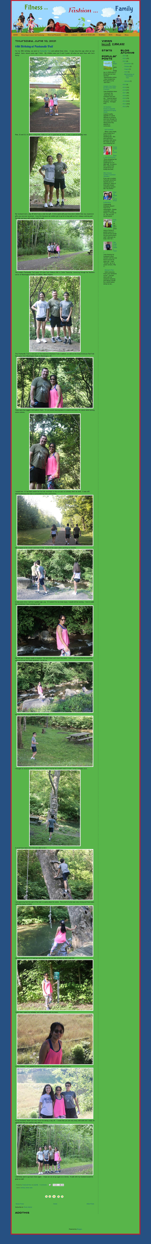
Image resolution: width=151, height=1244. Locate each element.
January (127, 81)
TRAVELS (102, 35)
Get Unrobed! (109, 129)
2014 (124, 101)
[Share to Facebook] (60, 1185)
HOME (15, 35)
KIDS (66, 35)
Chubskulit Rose (27, 1185)
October (127, 66)
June (126, 72)
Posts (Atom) (28, 1207)
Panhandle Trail (45, 51)
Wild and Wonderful (54, 35)
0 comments (43, 1185)
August (126, 69)
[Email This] (54, 1185)
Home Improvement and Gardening (32, 35)
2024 (124, 56)
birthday (23, 1187)
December (127, 63)
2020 (124, 84)
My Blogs (115, 62)
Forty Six (114, 220)
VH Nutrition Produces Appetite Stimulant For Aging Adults (109, 109)
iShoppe (118, 35)
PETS (110, 35)
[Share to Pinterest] (63, 1185)
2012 (124, 106)
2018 (124, 90)
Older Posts (90, 1204)
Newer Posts (20, 1204)
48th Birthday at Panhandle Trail (34, 46)
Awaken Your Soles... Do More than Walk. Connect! (110, 87)
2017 (124, 93)
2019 (124, 87)
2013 (124, 104)
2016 (124, 95)
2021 (124, 61)
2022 (124, 58)
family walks (29, 1187)
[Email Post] (49, 1185)
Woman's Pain (109, 270)
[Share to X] (58, 1185)
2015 (124, 98)
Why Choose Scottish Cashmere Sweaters (109, 174)
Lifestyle (74, 35)
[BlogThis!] (56, 1185)
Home (55, 1204)
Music (127, 35)
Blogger (79, 1229)
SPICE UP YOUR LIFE (88, 35)
